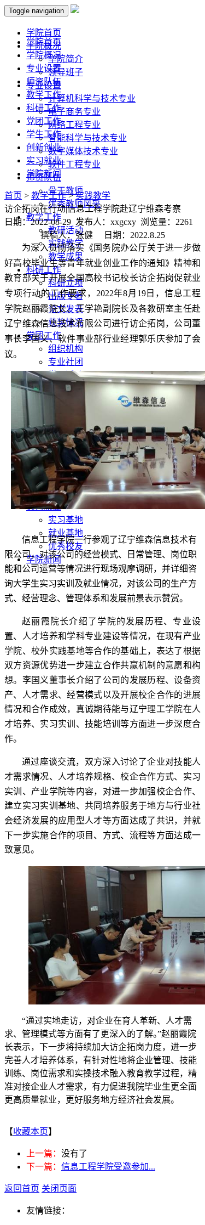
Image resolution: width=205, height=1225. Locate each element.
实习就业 (43, 160)
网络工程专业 (74, 124)
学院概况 (43, 55)
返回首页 (21, 1188)
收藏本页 (30, 1131)
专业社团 (65, 361)
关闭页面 (59, 1188)
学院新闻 (43, 173)
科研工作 (43, 107)
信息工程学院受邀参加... (108, 1166)
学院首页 (43, 42)
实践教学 (92, 195)
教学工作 (43, 94)
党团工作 (43, 121)
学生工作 (43, 134)
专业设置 (43, 68)
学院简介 (65, 59)
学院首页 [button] (43, 32)
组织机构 (65, 348)
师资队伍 (43, 81)
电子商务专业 (74, 111)
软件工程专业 (74, 164)
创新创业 (43, 147)
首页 (13, 195)
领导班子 (65, 72)
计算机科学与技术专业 (92, 98)
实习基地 (65, 519)
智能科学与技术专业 (87, 138)
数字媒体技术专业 (83, 151)
